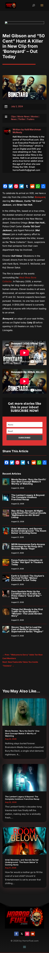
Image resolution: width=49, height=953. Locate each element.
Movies (34, 116)
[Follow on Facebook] (16, 934)
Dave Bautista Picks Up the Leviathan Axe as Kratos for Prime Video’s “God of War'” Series (26, 594)
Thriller (21, 119)
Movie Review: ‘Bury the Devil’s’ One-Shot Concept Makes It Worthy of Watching (28, 481)
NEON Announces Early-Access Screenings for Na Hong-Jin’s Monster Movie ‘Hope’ (28, 546)
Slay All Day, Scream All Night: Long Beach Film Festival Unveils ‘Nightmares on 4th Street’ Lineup (28, 514)
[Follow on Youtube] (32, 934)
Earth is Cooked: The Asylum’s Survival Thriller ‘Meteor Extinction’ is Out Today (27, 577)
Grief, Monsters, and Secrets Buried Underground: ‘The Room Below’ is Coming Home (28, 530)
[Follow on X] (22, 934)
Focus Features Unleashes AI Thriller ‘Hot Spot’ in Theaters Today (27, 562)
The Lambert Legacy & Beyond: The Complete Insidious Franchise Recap (28, 497)
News (13, 119)
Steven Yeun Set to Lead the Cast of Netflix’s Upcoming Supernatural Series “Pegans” (27, 629)
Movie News (23, 116)
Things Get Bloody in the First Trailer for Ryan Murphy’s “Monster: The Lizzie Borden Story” (27, 612)
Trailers (30, 119)
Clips (13, 116)
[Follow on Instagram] (27, 934)
